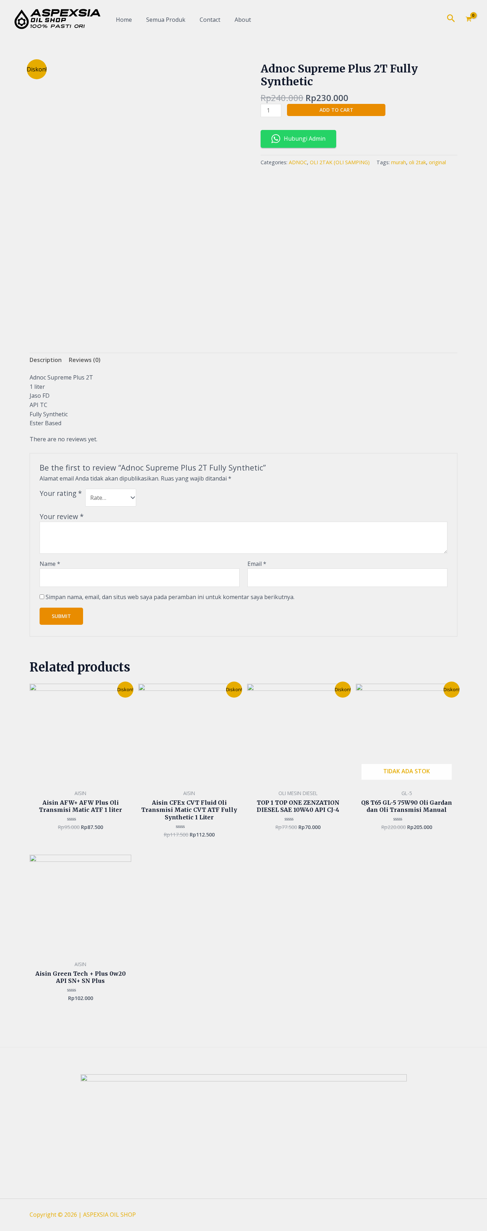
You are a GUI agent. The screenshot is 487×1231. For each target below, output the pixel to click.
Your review (62, 516)
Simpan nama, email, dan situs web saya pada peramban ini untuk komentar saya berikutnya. (170, 597)
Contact (210, 20)
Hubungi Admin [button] (304, 138)
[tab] (46, 360)
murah (398, 162)
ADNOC (298, 162)
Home (124, 20)
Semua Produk (165, 20)
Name (50, 564)
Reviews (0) (85, 360)
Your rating (61, 493)
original (437, 162)
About (243, 20)
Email (256, 564)
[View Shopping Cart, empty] (468, 19)
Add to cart (336, 109)
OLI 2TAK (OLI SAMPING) (340, 162)
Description (46, 360)
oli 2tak (417, 162)
